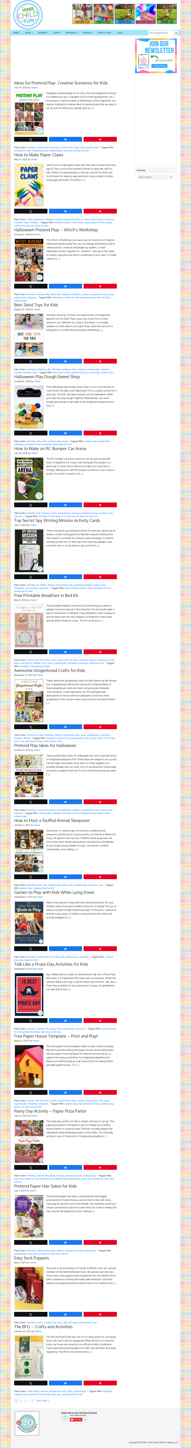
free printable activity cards (78, 588)
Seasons (32, 297)
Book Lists (42, 885)
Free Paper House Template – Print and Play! (56, 1036)
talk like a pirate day (51, 1032)
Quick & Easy (31, 588)
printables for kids (102, 588)
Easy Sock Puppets (31, 1257)
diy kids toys (91, 516)
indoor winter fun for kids (102, 738)
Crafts (54, 32)
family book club (53, 1394)
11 (32, 1400)
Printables (19, 588)
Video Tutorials (31, 222)
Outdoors (81, 369)
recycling (105, 735)
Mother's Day (39, 663)
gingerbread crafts (80, 738)
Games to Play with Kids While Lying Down (54, 892)
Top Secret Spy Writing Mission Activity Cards (57, 520)
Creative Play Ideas (69, 147)
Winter (27, 738)
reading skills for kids (43, 888)
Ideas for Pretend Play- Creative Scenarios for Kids (61, 82)
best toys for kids (61, 372)
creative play (45, 813)
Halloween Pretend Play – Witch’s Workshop (56, 229)
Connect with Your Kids (48, 147)
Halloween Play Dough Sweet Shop (47, 376)
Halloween (39, 219)
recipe (65, 441)
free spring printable (40, 666)
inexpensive (69, 219)
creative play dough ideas (97, 441)
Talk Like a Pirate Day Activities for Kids (51, 964)
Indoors (58, 219)
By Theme (41, 585)
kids (82, 147)
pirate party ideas (31, 1032)
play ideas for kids (28, 960)
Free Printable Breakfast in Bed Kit (46, 595)
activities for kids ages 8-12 (52, 516)
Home (16, 32)
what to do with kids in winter (28, 741)
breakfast (24, 666)
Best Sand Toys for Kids (36, 304)
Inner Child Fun (25, 15)
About (26, 32)
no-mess (85, 219)
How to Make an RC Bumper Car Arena (50, 448)
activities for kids (22, 150)
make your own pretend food (39, 1178)
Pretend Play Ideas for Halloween (45, 745)
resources (109, 219)
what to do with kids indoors (28, 1107)
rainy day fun (27, 225)
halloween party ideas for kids (95, 297)
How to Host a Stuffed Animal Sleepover (52, 820)
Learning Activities (83, 585)
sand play (95, 372)
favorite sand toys (80, 372)
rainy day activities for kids (76, 150)
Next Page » (43, 1400)
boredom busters (62, 222)
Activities (40, 32)
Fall (58, 294)
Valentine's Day (96, 663)
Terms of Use (102, 32)
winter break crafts (53, 741)
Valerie (34, 87)
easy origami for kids (95, 222)
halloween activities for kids (65, 297)
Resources (69, 32)
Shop (119, 32)
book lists (18, 1178)
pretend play (92, 147)
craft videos (78, 222)
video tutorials (42, 225)
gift (49, 369)
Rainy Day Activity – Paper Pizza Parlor (50, 1111)
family (60, 660)
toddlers (27, 372)
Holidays (49, 219)
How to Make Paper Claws (38, 154)
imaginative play (40, 150)
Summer (18, 372)
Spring (95, 513)
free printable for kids (89, 1103)
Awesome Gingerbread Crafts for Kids (49, 670)
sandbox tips (107, 372)
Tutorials (85, 32)
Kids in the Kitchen (23, 663)
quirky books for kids (72, 1394)
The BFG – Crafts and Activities (43, 1326)
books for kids (36, 1394)
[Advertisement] (65, 59)
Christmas (41, 369)
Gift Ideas (56, 369)
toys (35, 372)
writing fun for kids (23, 591)
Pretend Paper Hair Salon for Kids (45, 1186)
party (111, 294)
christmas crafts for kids (58, 738)
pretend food (60, 1178)
